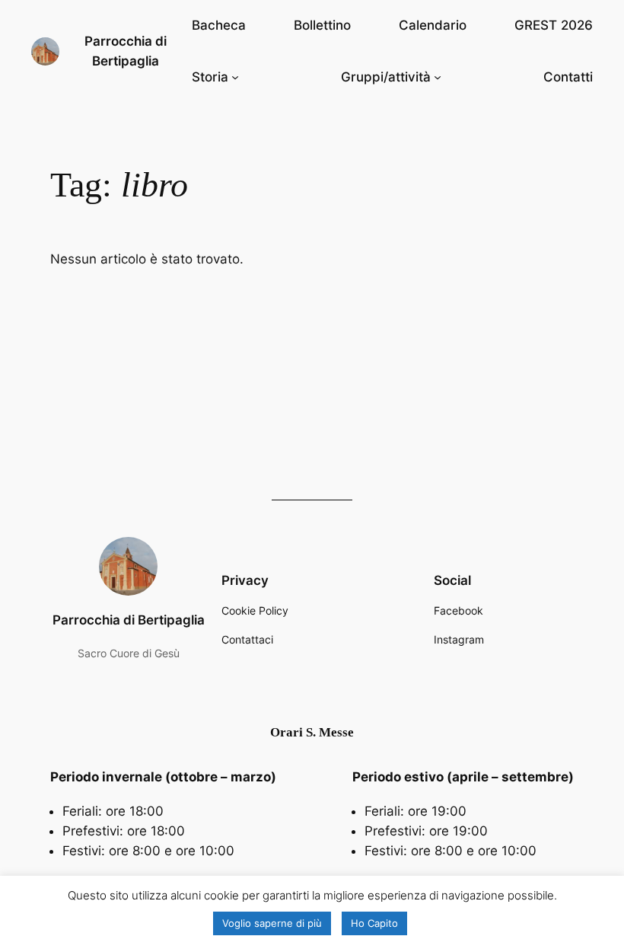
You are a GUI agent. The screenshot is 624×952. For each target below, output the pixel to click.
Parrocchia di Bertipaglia (129, 620)
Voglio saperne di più (272, 923)
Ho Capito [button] (374, 923)
